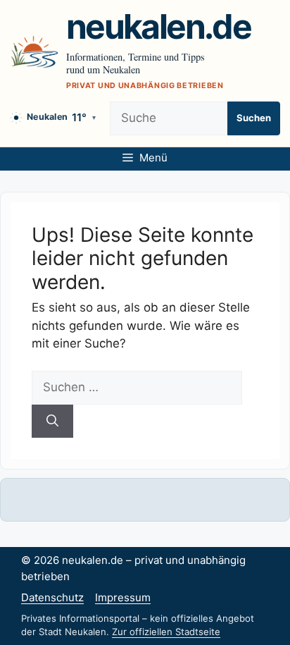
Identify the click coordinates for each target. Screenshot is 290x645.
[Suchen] (52, 421)
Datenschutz (52, 597)
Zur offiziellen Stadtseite (166, 631)
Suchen (254, 117)
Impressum (123, 597)
